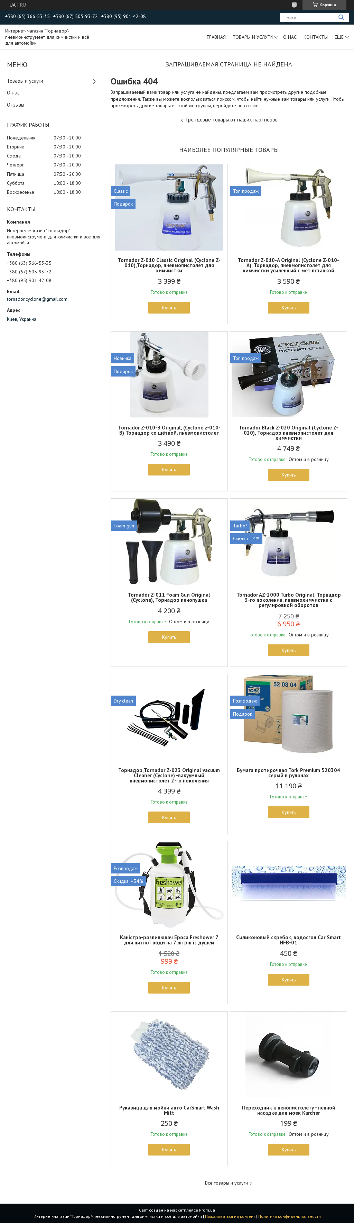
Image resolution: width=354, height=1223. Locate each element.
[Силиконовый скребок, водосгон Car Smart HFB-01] (288, 884)
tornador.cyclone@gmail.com (37, 299)
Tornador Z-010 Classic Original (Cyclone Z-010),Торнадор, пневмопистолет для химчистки (169, 265)
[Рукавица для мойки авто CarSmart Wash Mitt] (169, 1055)
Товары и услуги (253, 37)
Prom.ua (207, 1210)
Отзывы (15, 104)
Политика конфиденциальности (289, 1216)
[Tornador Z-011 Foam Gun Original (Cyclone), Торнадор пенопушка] (169, 542)
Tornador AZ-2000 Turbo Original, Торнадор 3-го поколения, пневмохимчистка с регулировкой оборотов (288, 600)
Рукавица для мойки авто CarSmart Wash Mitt (169, 1110)
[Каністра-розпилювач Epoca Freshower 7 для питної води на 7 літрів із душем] (169, 884)
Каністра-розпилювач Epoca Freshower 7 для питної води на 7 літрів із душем (169, 940)
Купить (169, 308)
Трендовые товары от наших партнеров (231, 119)
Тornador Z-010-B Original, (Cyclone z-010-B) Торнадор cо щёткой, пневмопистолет (169, 430)
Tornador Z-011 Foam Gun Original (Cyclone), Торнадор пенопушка (169, 597)
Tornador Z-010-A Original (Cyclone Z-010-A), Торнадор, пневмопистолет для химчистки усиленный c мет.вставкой (288, 265)
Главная (216, 37)
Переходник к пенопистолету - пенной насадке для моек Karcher (288, 1110)
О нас (290, 37)
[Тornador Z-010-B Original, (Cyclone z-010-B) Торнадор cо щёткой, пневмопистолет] (169, 375)
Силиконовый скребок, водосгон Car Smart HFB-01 (288, 940)
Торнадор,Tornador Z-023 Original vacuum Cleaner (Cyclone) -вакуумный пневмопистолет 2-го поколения (169, 775)
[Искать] (341, 17)
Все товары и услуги (226, 1183)
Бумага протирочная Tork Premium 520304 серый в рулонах (288, 773)
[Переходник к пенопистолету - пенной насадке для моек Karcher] (288, 1055)
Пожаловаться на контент (230, 1216)
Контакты (316, 37)
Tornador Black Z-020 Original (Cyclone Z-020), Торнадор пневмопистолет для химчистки (288, 433)
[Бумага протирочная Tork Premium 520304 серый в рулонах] (288, 717)
